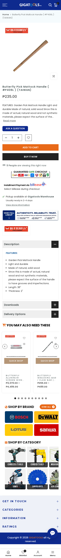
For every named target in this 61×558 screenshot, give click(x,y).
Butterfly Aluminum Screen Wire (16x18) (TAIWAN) (14, 380)
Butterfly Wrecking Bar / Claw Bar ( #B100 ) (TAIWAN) (46, 380)
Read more (9, 120)
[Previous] (4, 346)
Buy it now (30, 156)
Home (5, 14)
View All (46, 407)
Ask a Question (15, 128)
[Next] (56, 346)
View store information (18, 205)
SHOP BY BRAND (20, 407)
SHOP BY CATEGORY (24, 442)
